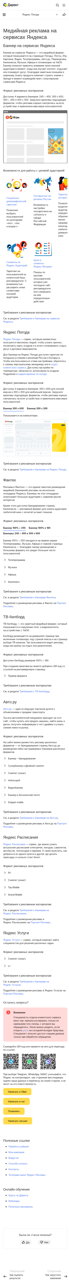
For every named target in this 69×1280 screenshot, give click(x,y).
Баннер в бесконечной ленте (24, 794)
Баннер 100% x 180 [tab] (39, 528)
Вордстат (14, 1157)
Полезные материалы (21, 1206)
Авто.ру (7, 708)
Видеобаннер (15, 787)
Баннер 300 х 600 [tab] (13, 408)
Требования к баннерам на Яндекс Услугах (26, 983)
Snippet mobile (15, 802)
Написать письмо (17, 1120)
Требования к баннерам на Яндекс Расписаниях (26, 911)
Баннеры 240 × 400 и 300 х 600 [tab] (21, 533)
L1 (9, 965)
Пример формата (17, 675)
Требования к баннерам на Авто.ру (39, 817)
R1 (9, 872)
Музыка (12, 567)
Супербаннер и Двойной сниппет (26, 765)
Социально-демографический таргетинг (16, 201)
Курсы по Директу (18, 1195)
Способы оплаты (18, 1163)
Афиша (12, 574)
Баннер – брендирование (22, 758)
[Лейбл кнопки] (63, 5)
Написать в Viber (17, 1091)
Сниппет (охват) (17, 773)
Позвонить (14, 1111)
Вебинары (14, 1201)
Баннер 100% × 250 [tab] (14, 528)
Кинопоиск (14, 581)
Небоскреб (14, 780)
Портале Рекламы (40, 922)
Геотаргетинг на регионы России (42, 197)
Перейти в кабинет (19, 1146)
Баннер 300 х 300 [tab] (37, 408)
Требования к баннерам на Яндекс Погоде (43, 469)
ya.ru (25, 1030)
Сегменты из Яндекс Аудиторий (16, 263)
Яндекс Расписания (14, 844)
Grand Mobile (15, 894)
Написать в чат (16, 1101)
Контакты (14, 1169)
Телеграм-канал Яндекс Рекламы (27, 1174)
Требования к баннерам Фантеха (38, 597)
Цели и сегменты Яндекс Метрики (43, 263)
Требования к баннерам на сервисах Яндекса (31, 320)
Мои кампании (16, 1152)
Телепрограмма (16, 559)
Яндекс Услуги (11, 939)
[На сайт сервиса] (11, 5)
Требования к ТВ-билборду (35, 691)
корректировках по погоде (32, 374)
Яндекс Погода (11, 339)
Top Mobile (13, 887)
